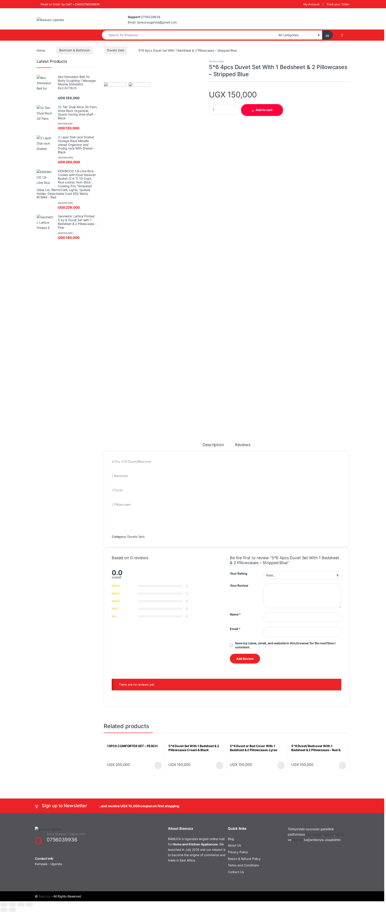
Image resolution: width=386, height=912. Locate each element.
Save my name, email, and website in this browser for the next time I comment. (285, 645)
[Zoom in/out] (4, 904)
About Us (234, 845)
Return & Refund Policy (244, 859)
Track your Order (337, 4)
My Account (311, 4)
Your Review (239, 585)
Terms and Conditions (243, 865)
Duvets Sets (115, 50)
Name (235, 614)
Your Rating (238, 573)
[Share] (21, 904)
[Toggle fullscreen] (12, 904)
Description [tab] (213, 445)
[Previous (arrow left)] (4, 909)
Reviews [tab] (242, 445)
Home (41, 50)
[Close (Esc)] (29, 904)
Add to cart (264, 110)
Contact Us (236, 872)
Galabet (328, 834)
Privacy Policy (238, 852)
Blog (231, 839)
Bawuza (44, 896)
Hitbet (339, 834)
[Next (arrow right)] (12, 909)
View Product (156, 765)
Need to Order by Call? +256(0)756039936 (70, 4)
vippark (297, 840)
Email (235, 629)
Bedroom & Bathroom (74, 50)
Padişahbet (314, 834)
